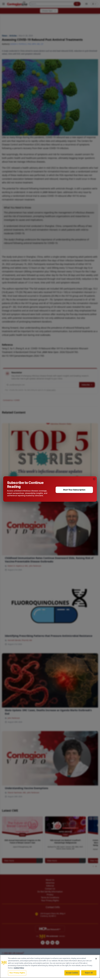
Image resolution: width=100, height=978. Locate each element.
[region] (50, 966)
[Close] (96, 958)
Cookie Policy (19, 968)
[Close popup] (94, 479)
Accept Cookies (72, 973)
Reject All (89, 973)
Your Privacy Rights (17, 973)
